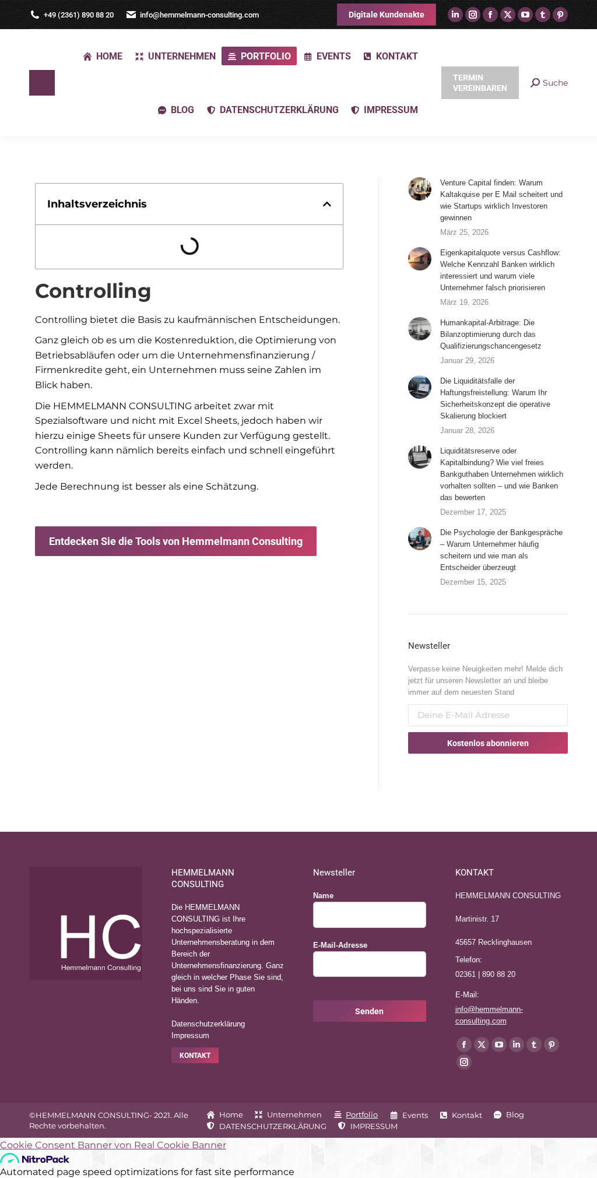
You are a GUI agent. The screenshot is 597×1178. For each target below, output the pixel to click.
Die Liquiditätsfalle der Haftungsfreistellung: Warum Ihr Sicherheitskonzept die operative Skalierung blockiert (495, 398)
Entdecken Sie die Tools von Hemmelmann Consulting (176, 541)
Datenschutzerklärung (208, 1023)
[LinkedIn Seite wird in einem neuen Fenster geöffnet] (455, 14)
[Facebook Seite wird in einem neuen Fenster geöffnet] (490, 14)
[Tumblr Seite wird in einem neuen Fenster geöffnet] (542, 14)
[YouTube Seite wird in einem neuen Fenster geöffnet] (525, 14)
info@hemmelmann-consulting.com (199, 14)
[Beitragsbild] (419, 189)
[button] (327, 204)
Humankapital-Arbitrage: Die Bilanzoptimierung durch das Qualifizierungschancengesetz (491, 334)
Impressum (190, 1035)
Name (323, 895)
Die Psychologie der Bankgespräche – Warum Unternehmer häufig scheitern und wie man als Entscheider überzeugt (501, 550)
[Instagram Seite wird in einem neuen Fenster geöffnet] (472, 14)
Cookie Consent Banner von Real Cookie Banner (113, 1145)
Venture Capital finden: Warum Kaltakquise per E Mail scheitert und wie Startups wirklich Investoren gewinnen (501, 200)
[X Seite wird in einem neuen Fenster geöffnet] (507, 14)
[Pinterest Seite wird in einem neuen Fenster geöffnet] (560, 14)
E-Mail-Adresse (340, 945)
